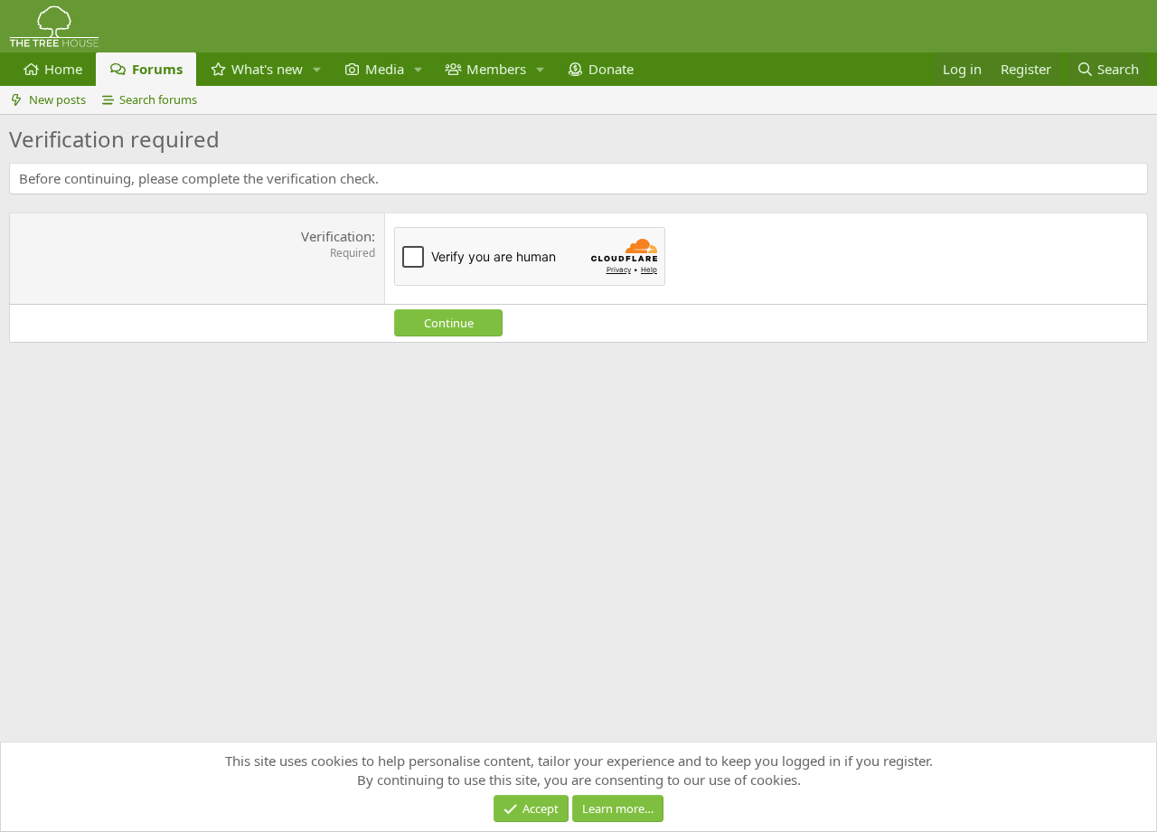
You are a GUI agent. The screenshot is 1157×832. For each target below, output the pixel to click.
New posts (57, 99)
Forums (157, 69)
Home (63, 69)
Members (496, 69)
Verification (336, 236)
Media (384, 69)
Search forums (158, 99)
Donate (611, 69)
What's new (267, 69)
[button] (317, 69)
